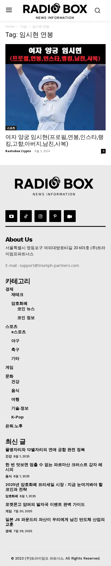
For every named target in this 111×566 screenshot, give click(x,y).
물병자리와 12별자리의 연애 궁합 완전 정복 (45, 449)
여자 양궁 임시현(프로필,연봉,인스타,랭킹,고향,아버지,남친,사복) (54, 140)
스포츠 (11, 128)
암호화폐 (11, 496)
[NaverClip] (70, 216)
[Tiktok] (26, 216)
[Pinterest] (55, 216)
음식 (8, 476)
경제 (8, 531)
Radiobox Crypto (18, 151)
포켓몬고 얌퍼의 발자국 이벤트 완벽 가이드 (45, 504)
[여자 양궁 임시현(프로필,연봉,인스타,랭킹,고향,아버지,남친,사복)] (55, 87)
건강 (8, 456)
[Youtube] (11, 216)
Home (10, 26)
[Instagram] (40, 216)
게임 (8, 511)
